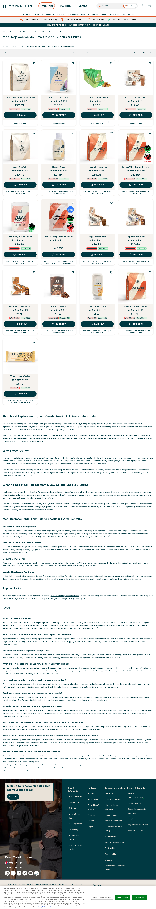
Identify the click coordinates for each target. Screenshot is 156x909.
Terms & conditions (113, 821)
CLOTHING (66, 6)
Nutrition (14, 32)
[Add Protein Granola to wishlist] (72, 272)
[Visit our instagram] (7, 873)
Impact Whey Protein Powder (59, 237)
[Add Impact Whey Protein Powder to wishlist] (72, 202)
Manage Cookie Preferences (18, 857)
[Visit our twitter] (24, 873)
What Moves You (135, 831)
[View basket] (149, 6)
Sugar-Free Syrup (97, 306)
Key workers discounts (138, 825)
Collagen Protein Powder (136, 306)
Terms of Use (55, 907)
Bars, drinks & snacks (93, 807)
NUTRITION (47, 6)
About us (109, 793)
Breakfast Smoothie (58, 97)
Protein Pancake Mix (65, 46)
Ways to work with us (114, 842)
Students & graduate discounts (137, 811)
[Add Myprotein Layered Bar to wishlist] (34, 272)
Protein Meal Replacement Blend (20, 97)
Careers (108, 860)
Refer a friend (135, 795)
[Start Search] (99, 6)
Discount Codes (135, 803)
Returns (72, 808)
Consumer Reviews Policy (113, 829)
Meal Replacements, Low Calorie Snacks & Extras (42, 32)
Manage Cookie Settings (102, 897)
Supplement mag (135, 819)
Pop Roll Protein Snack (135, 97)
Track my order (75, 824)
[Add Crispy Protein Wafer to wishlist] (111, 202)
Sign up (13, 797)
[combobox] (117, 6)
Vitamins (60, 14)
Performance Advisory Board (114, 868)
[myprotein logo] (17, 6)
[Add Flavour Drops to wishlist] (72, 133)
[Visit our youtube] (30, 873)
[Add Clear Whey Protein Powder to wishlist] (34, 202)
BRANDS (83, 6)
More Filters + (133, 53)
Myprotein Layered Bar (20, 306)
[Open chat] (36, 873)
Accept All (140, 897)
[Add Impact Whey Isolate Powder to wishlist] (149, 133)
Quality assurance (113, 799)
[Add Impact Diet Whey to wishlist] (34, 133)
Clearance (114, 14)
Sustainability (110, 848)
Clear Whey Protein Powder (20, 237)
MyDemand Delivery (74, 837)
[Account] (142, 6)
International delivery (74, 816)
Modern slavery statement (111, 807)
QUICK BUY (22, 115)
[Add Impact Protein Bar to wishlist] (149, 202)
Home (6, 32)
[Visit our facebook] (13, 873)
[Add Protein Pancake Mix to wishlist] (111, 133)
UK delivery (73, 830)
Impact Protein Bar (136, 237)
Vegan (90, 827)
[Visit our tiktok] (19, 873)
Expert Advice (128, 14)
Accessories (93, 14)
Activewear (93, 799)
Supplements (48, 14)
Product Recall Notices (75, 847)
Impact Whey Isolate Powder (136, 167)
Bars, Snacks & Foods (76, 14)
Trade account (111, 836)
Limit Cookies (122, 897)
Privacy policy (111, 815)
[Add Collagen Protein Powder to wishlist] (149, 272)
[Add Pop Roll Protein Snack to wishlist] (149, 63)
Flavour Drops (58, 167)
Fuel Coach (131, 6)
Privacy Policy (42, 907)
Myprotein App (75, 796)
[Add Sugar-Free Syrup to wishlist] (111, 272)
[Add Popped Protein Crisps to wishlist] (111, 63)
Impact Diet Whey (20, 167)
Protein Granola (58, 306)
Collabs (104, 14)
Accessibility (110, 854)
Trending (26, 14)
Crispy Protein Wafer (97, 237)
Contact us (74, 802)
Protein (36, 14)
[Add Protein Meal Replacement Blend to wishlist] (34, 63)
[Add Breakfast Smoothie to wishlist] (72, 63)
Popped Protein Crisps (97, 97)
